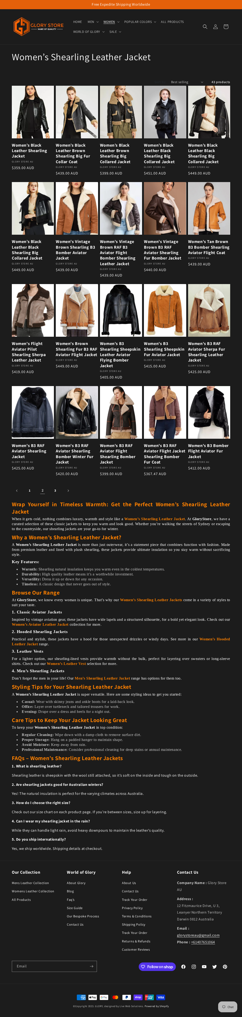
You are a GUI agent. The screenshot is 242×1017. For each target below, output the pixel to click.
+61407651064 (203, 942)
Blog (70, 891)
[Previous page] (17, 490)
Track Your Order (134, 900)
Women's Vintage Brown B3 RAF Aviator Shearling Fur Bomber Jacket (162, 250)
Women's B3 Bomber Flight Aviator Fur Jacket (208, 451)
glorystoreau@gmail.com (198, 935)
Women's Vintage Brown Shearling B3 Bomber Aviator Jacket (75, 250)
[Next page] (68, 490)
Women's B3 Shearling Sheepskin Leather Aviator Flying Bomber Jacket (120, 354)
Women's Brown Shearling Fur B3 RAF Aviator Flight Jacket (76, 349)
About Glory (76, 883)
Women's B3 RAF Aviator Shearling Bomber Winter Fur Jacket (74, 454)
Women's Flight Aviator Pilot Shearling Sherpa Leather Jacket (29, 352)
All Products (21, 900)
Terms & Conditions (137, 916)
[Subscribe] (91, 966)
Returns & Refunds (136, 941)
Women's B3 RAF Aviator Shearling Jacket (29, 451)
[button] (93, 22)
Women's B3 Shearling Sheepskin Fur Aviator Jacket (164, 349)
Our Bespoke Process (83, 916)
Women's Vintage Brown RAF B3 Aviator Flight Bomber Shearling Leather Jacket (118, 252)
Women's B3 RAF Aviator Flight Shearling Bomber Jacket (118, 454)
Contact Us (75, 924)
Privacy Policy (132, 908)
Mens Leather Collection (30, 883)
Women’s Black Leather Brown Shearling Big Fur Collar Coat (73, 153)
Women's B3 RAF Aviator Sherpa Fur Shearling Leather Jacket (206, 352)
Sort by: (160, 82)
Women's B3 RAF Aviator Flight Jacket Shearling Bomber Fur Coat (165, 454)
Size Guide (75, 908)
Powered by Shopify (157, 1006)
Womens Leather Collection (33, 891)
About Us (129, 883)
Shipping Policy (133, 924)
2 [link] (43, 490)
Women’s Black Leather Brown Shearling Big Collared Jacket (115, 153)
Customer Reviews (136, 949)
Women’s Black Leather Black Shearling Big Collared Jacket (159, 153)
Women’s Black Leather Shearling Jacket (29, 150)
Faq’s (71, 900)
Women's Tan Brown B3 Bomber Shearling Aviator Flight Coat (209, 247)
